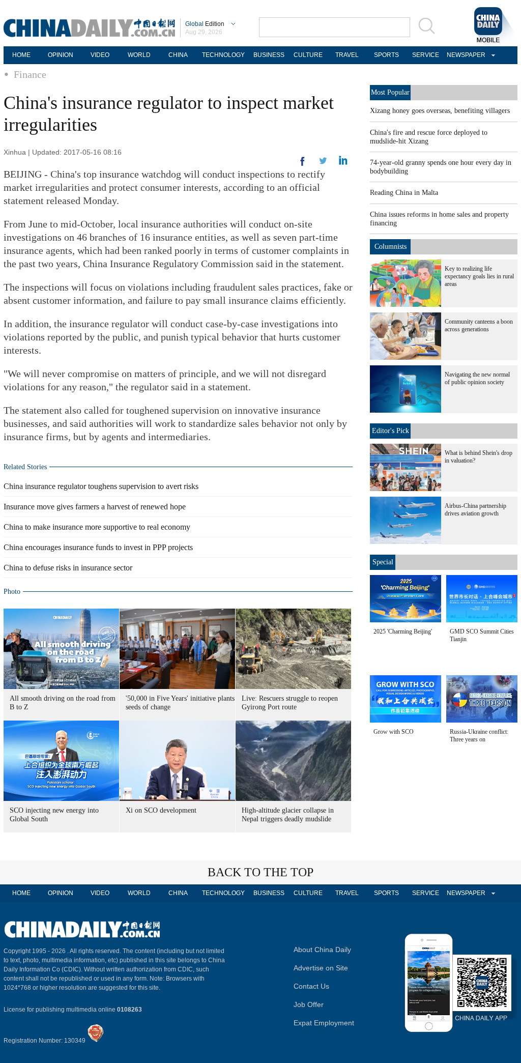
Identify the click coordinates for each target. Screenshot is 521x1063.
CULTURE (308, 55)
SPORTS (386, 55)
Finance (30, 74)
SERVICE (425, 55)
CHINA (178, 55)
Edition (204, 23)
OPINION (60, 55)
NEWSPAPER (464, 55)
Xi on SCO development (161, 810)
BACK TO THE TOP (260, 872)
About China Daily (322, 949)
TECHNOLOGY (223, 55)
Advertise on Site (321, 968)
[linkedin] (323, 163)
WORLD (139, 55)
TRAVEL (347, 55)
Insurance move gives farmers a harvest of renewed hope (95, 506)
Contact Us (311, 986)
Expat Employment (324, 1023)
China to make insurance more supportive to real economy (97, 527)
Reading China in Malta (404, 192)
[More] (302, 165)
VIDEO (100, 55)
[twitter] (343, 162)
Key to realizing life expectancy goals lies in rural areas (479, 276)
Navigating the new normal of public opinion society (477, 378)
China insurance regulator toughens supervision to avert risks (101, 486)
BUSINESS (268, 55)
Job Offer (309, 1004)
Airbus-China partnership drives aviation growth (475, 509)
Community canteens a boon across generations (479, 325)
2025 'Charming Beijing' (402, 631)
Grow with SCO (393, 731)
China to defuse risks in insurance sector (68, 567)
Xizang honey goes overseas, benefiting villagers (440, 110)
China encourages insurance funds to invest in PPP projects (98, 547)
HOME (21, 55)
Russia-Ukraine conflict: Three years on (479, 735)
